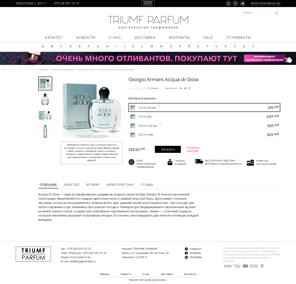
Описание (48, 185)
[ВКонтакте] (180, 88)
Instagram (195, 248)
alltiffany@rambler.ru (83, 261)
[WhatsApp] (189, 88)
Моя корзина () (265, 3)
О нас (115, 37)
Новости (85, 37)
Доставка (145, 37)
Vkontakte (195, 257)
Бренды (104, 274)
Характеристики (120, 185)
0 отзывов (152, 88)
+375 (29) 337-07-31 (79, 248)
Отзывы (147, 185)
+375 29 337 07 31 (66, 3)
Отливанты (238, 37)
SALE (208, 37)
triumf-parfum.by (80, 257)
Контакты (179, 37)
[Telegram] (185, 88)
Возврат (93, 185)
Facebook (195, 252)
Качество (72, 185)
